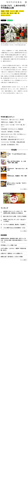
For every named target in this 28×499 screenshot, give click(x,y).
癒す (16, 13)
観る (8, 13)
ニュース (12, 11)
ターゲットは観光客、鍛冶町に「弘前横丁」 (14, 224)
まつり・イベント (5, 15)
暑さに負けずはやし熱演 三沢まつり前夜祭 (14, 216)
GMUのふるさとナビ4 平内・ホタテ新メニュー (13, 134)
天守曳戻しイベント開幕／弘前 (9, 245)
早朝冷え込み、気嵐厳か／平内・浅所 (11, 122)
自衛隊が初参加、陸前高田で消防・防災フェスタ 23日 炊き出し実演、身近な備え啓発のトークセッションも (14, 240)
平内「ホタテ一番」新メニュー (9, 137)
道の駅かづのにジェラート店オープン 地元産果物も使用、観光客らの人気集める (14, 212)
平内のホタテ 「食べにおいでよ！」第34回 (12, 119)
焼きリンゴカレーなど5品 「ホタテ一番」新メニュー (13, 125)
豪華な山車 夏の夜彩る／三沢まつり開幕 (12, 256)
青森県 (3, 11)
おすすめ (3, 13)
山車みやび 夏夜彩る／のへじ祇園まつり (12, 253)
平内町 (7, 11)
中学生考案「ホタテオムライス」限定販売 (12, 129)
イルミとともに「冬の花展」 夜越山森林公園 (13, 142)
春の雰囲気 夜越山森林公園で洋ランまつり (12, 139)
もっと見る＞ (23, 189)
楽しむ (12, 13)
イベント (21, 11)
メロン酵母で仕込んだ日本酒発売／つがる (14, 228)
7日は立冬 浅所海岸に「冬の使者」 (10, 131)
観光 (17, 11)
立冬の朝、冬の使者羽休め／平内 (9, 144)
